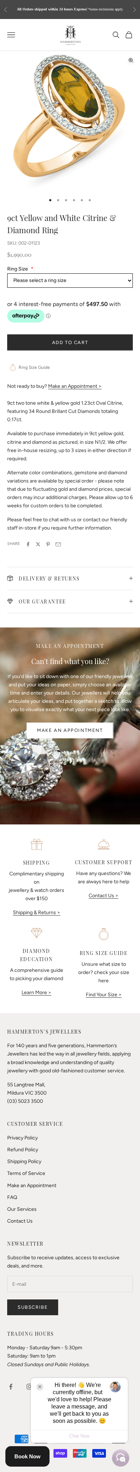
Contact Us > (103, 896)
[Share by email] (58, 544)
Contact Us (20, 1221)
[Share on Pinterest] (48, 544)
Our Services (22, 1209)
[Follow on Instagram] (29, 1386)
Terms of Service (26, 1173)
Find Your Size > (104, 995)
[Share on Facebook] (28, 544)
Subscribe (33, 1307)
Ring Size (20, 269)
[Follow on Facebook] (10, 1386)
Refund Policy (22, 1150)
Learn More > (36, 992)
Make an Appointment (70, 730)
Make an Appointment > (75, 386)
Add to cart (70, 342)
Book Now (27, 1456)
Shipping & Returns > (36, 912)
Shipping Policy (24, 1161)
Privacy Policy (22, 1138)
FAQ (12, 1197)
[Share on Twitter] (38, 544)
